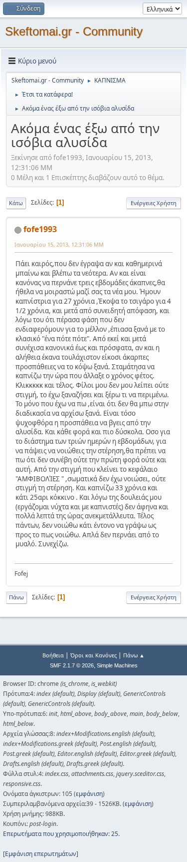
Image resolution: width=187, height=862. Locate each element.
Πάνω (16, 597)
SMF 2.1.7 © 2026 (72, 665)
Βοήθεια (53, 655)
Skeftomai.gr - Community (74, 31)
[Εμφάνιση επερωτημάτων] (40, 853)
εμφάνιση (89, 793)
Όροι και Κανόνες (93, 655)
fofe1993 (40, 229)
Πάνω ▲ (134, 655)
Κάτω (16, 203)
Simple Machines (117, 665)
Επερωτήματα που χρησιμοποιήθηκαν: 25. (61, 833)
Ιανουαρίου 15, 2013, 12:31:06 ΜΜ (59, 244)
